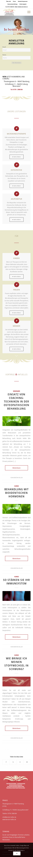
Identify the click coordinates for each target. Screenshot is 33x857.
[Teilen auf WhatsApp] (20, 762)
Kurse (16, 486)
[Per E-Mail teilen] (27, 762)
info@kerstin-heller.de (23, 6)
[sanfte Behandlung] (16, 681)
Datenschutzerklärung (12, 4)
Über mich (8, 1)
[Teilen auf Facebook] (6, 762)
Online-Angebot (22, 4)
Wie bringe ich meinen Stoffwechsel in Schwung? (16, 663)
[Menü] (28, 12)
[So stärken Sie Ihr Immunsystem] (16, 596)
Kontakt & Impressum (22, 1)
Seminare (16, 391)
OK (16, 853)
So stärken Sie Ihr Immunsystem (16, 581)
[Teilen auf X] (13, 762)
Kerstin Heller (18, 477)
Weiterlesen (16, 468)
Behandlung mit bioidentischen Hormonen (16, 492)
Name (4, 55)
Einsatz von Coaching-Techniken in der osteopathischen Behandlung (16, 401)
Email (4, 47)
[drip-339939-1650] (16, 421)
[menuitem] (8, 1)
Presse (14, 1)
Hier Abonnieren (16, 62)
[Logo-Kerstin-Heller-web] (13, 12)
